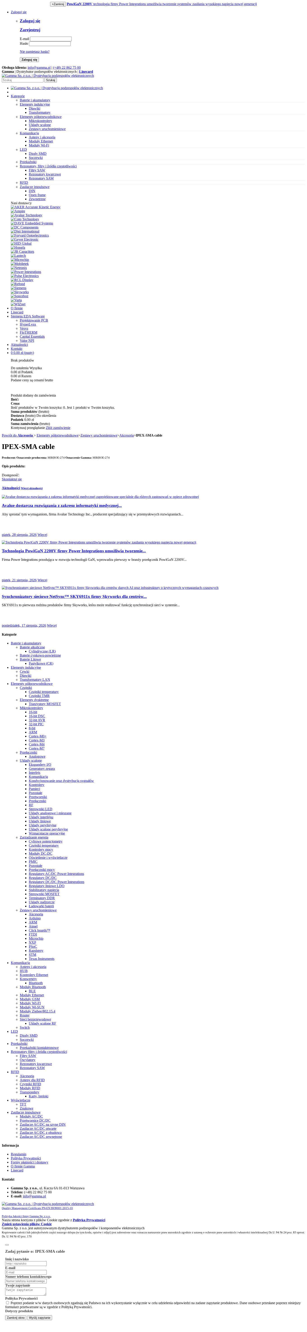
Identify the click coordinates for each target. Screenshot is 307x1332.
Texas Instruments (41, 959)
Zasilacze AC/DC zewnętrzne (41, 1137)
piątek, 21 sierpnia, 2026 (19, 580)
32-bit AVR (37, 720)
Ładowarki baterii (41, 906)
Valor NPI (27, 340)
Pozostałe (35, 793)
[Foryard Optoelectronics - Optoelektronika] (30, 235)
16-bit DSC (37, 716)
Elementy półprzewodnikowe (57, 435)
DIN (32, 191)
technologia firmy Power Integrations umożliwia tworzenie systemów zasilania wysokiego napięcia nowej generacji (162, 4)
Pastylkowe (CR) (41, 663)
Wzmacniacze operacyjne (47, 833)
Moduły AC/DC (31, 1116)
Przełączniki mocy (42, 870)
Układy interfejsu (41, 817)
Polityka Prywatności (26, 1158)
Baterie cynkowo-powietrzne (40, 655)
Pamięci (34, 789)
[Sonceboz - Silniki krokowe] (19, 296)
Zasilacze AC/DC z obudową (41, 1132)
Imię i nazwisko (17, 1259)
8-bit (32, 728)
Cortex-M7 (36, 748)
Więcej (42, 535)
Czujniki (26, 688)
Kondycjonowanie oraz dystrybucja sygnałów (61, 781)
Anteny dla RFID (32, 1080)
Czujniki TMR (39, 696)
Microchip (36, 938)
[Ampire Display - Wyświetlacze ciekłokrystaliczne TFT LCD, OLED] (18, 211)
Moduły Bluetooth (33, 987)
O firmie (17, 308)
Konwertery (28, 979)
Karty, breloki (38, 1096)
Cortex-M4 (36, 744)
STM (32, 955)
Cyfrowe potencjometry (45, 841)
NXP (32, 942)
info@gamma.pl (39, 67)
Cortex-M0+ (38, 736)
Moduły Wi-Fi (39, 145)
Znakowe (26, 1108)
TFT (23, 1104)
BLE (32, 991)
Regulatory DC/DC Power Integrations (56, 882)
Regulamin (18, 1154)
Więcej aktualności (31, 488)
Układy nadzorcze (42, 902)
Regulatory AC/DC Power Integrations (56, 874)
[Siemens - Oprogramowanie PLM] (18, 288)
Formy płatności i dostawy (29, 1162)
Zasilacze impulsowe (25, 1112)
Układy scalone (40, 125)
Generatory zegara (42, 768)
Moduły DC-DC (40, 853)
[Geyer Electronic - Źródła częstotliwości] (24, 239)
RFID (15, 1072)
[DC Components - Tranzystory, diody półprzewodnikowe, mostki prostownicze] (24, 227)
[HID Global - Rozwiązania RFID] (21, 243)
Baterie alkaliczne (32, 647)
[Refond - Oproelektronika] (18, 284)
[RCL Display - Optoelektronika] (22, 280)
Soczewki (36, 158)
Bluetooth (36, 983)
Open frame (37, 195)
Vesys (24, 328)
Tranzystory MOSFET (45, 704)
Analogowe (37, 756)
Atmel (33, 926)
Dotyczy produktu (19, 1311)
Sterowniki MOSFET (44, 894)
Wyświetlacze (20, 1100)
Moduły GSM (30, 999)
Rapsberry (36, 950)
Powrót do (17, 435)
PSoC (33, 946)
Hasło (24, 43)
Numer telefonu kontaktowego (28, 1277)
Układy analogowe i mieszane (50, 813)
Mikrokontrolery (40, 121)
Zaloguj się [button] (19, 12)
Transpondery (29, 1092)
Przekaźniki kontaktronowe (39, 1048)
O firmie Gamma (23, 1166)
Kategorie (18, 96)
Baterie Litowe (30, 659)
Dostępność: (10, 475)
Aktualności (19, 344)
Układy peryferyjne (42, 825)
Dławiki (34, 108)
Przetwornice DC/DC (35, 1120)
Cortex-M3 (36, 740)
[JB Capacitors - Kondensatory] (22, 251)
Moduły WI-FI (30, 1003)
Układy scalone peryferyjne (48, 829)
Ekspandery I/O (40, 764)
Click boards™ (39, 930)
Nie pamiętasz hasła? (34, 51)
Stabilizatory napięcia (44, 890)
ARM (33, 732)
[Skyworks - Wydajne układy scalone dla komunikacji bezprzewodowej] (20, 292)
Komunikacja (38, 777)
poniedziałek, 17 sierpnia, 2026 (24, 625)
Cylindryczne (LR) (42, 651)
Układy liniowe (40, 821)
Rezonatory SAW (41, 178)
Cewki (24, 671)
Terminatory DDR (42, 898)
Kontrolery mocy (41, 849)
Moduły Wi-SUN (32, 1007)
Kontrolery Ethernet (34, 975)
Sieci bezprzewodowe (35, 1019)
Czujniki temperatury (44, 692)
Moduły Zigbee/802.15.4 (37, 1011)
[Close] (7, 1244)
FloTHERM (28, 332)
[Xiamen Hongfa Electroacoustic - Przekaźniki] (18, 247)
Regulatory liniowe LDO (47, 886)
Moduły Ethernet (41, 141)
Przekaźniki (19, 1044)
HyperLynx (28, 324)
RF (31, 805)
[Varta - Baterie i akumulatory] (16, 300)
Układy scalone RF (42, 1023)
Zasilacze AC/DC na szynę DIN (43, 1124)
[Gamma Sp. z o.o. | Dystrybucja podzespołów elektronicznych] (48, 76)
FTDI (33, 934)
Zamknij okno (15, 1317)
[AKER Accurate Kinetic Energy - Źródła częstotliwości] (35, 207)
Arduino (35, 918)
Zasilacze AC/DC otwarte (38, 1128)
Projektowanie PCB (34, 320)
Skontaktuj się (12, 479)
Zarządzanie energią (34, 837)
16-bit (33, 712)
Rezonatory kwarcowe (45, 174)
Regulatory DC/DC (43, 878)
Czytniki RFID (30, 1084)
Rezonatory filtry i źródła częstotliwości (39, 1052)
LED (14, 1031)
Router (24, 1015)
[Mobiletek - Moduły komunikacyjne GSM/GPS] (20, 264)
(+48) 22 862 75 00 (67, 67)
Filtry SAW (37, 170)
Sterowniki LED (40, 809)
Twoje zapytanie (17, 1285)
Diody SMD (38, 153)
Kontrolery (36, 785)
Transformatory (40, 112)
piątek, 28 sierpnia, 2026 (19, 535)
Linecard (17, 312)
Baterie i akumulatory (26, 643)
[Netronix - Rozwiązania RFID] (19, 268)
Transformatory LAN (35, 680)
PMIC (33, 862)
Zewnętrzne (37, 199)
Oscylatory (27, 1060)
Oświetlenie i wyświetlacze (48, 857)
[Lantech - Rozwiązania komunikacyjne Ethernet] (18, 256)
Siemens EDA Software (28, 316)
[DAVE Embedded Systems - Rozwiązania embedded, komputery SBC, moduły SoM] (32, 223)
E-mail (24, 39)
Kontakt (16, 349)
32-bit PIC (36, 724)
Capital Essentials (32, 336)
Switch (25, 1027)
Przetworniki (38, 797)
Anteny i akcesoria (42, 137)
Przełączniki (28, 752)
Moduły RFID (30, 1088)
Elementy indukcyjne (26, 667)
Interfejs (34, 773)
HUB (24, 971)
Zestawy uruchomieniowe (47, 129)
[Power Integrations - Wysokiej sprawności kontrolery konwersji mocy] (26, 272)
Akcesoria (126, 435)
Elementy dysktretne (34, 700)
